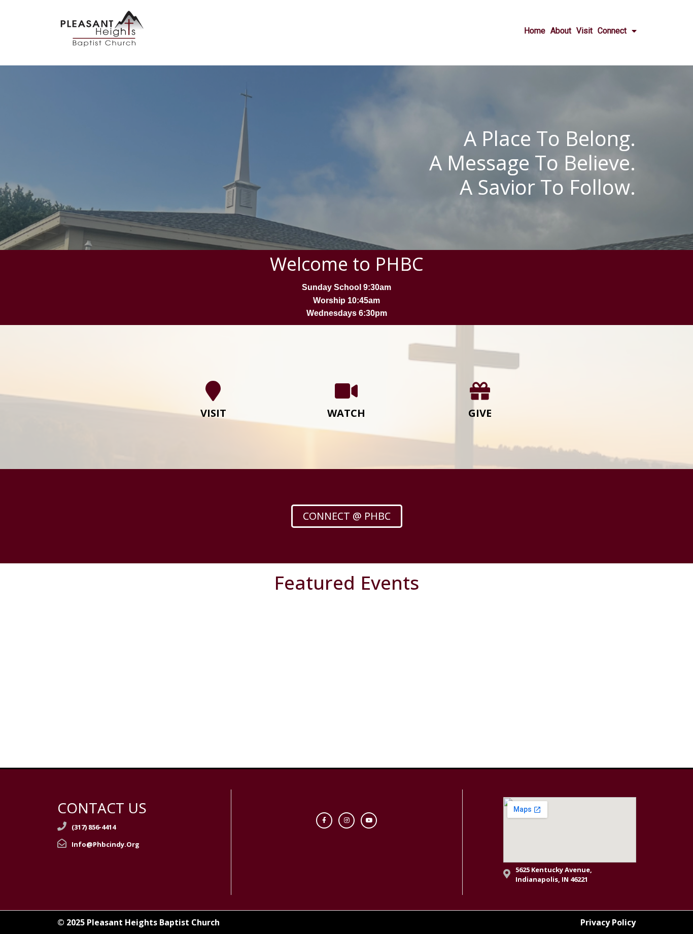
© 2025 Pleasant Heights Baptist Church (138, 922)
